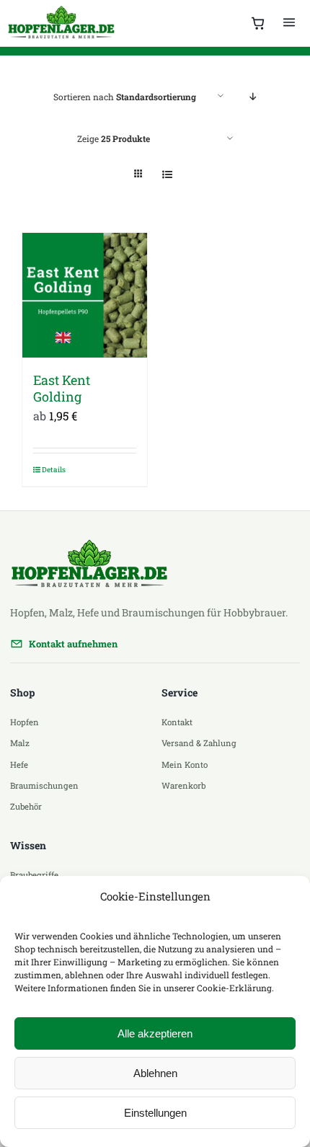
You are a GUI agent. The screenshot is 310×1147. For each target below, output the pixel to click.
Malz (20, 743)
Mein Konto (184, 764)
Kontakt (176, 722)
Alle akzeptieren (155, 1033)
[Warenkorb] (258, 23)
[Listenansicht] (167, 174)
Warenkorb (183, 785)
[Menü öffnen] (289, 23)
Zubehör (26, 806)
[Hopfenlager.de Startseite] (62, 23)
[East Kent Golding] (84, 295)
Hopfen (24, 722)
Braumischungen (44, 785)
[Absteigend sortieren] (253, 96)
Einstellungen (155, 1113)
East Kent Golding (61, 388)
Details (54, 469)
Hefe (19, 764)
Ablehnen (155, 1073)
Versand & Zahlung (198, 743)
